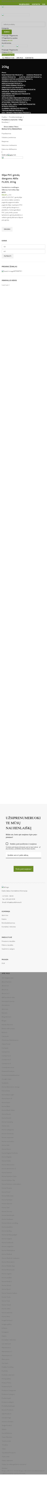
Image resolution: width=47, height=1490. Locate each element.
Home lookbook (7, 1242)
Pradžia (4, 117)
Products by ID (7, 1386)
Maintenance (6, 1348)
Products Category (8, 1394)
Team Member (7, 1437)
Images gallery (7, 1324)
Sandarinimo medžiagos (10, 187)
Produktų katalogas (15, 117)
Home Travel (6, 1305)
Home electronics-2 (9, 1169)
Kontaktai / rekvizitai (9, 927)
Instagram (5, 1332)
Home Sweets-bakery (9, 1293)
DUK (3, 963)
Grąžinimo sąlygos (8, 949)
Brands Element (7, 1025)
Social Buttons (7, 1433)
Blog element (6, 1017)
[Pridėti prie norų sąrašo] (4, 224)
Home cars (5, 1126)
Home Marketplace (8, 1250)
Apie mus (5, 915)
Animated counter (8, 1001)
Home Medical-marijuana (10, 1258)
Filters (16, 126)
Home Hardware (7, 1219)
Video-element (7, 1461)
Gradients (5, 1083)
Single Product (7, 1425)
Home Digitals (7, 1157)
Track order (5, 1457)
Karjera (4, 919)
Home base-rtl (7, 1099)
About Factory (6, 982)
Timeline (5, 1445)
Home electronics (8, 1165)
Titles (4, 1449)
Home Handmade (8, 1215)
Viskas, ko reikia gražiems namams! (14, 1464)
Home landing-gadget (9, 1235)
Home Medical (7, 1254)
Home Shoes (6, 1285)
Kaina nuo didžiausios (9, 149)
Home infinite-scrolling (10, 1223)
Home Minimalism (8, 1262)
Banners (4, 1013)
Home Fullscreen (7, 1196)
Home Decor (6, 1149)
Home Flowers (7, 1188)
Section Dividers (7, 1422)
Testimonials (6, 1441)
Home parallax (7, 1278)
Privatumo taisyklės (8, 941)
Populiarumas (6, 134)
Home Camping (7, 1122)
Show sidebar (9, 127)
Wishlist (4, 1468)
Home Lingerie (7, 1239)
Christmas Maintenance (10, 1040)
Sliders (4, 1429)
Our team (5, 1363)
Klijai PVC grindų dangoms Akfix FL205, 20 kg (11, 178)
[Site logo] (16, 9)
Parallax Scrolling (7, 1367)
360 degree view (7, 978)
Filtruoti (7, 256)
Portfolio (5, 1371)
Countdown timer (8, 1067)
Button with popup (8, 1029)
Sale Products (6, 1414)
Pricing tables (6, 1379)
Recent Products (7, 1410)
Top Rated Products (9, 1453)
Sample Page (6, 1418)
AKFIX (4, 192)
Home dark (5, 1145)
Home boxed (6, 1118)
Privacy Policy (6, 1383)
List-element (6, 1344)
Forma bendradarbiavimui (10, 1075)
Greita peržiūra (4, 234)
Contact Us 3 (6, 1060)
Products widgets (8, 1402)
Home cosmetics (8, 1141)
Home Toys (6, 1301)
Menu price (5, 1359)
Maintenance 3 (7, 1355)
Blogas (4, 1021)
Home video (6, 1309)
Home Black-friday (8, 1110)
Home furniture (7, 1200)
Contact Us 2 (6, 1056)
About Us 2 (5, 993)
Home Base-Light (8, 1095)
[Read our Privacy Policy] (39, 847)
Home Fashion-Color (9, 1176)
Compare (5, 1048)
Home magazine (7, 1246)
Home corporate (7, 1137)
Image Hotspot (7, 1320)
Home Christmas (8, 1134)
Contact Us (6, 1052)
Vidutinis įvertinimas (9, 137)
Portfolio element (8, 1375)
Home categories (8, 1130)
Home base (6, 1091)
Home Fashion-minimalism (11, 1184)
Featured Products (8, 1071)
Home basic (6, 1102)
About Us (5, 990)
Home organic (7, 1274)
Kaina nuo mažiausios (9, 145)
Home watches (7, 1313)
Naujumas (5, 141)
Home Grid (5, 1208)
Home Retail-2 (7, 1281)
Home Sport (6, 1289)
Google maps (6, 1079)
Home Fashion (7, 1173)
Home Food (6, 1192)
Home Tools (6, 1297)
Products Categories (9, 1390)
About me (5, 986)
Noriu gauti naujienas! (23, 869)
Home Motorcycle (8, 1270)
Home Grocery (7, 1211)
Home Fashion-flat (8, 1180)
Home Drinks (6, 1161)
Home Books (6, 1114)
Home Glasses (7, 1204)
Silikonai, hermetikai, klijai (10, 190)
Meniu (4, 72)
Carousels (5, 1036)
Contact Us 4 (6, 1064)
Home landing (7, 1231)
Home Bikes (6, 1106)
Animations (6, 1005)
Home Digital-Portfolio (10, 1153)
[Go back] (4, 62)
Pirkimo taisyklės (7, 945)
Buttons (4, 1032)
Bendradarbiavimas (8, 923)
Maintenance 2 (7, 1352)
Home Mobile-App (8, 1266)
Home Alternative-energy (11, 1087)
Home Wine (6, 1317)
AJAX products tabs (8, 997)
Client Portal (6, 1044)
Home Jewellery (7, 1227)
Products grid (6, 1398)
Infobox (4, 1328)
